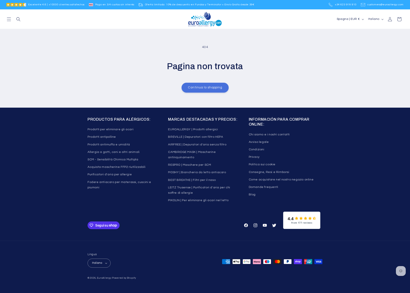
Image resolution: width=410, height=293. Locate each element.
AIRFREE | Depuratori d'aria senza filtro (197, 144)
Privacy (254, 156)
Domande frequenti (263, 187)
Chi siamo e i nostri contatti (269, 134)
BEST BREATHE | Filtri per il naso (192, 180)
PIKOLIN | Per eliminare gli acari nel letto (198, 200)
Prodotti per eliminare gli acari (110, 129)
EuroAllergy (104, 278)
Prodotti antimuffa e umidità (109, 144)
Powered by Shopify (124, 278)
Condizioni (256, 149)
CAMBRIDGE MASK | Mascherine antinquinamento (192, 155)
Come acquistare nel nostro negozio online (281, 179)
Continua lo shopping (205, 87)
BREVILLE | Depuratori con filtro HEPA (195, 136)
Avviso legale (259, 142)
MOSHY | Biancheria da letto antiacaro (197, 172)
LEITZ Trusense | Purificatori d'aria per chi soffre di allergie (199, 190)
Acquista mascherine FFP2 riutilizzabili (116, 167)
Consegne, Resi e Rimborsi (269, 172)
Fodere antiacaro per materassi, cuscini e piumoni (119, 185)
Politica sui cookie (262, 164)
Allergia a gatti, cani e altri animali (114, 152)
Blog (252, 194)
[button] (9, 19)
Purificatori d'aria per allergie (110, 174)
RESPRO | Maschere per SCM (189, 164)
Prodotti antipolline (102, 136)
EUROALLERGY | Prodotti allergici (193, 129)
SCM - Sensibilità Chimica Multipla (113, 159)
